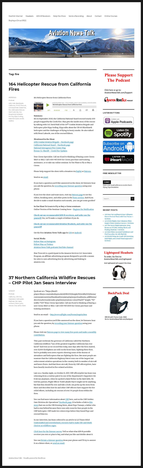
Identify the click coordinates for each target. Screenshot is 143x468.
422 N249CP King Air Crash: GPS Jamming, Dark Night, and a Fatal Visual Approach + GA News (119, 239)
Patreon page (77, 195)
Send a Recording (76, 16)
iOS (70, 233)
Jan (16, 301)
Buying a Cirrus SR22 (17, 21)
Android (77, 233)
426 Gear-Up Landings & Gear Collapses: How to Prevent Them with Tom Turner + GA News (119, 217)
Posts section (78, 198)
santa (19, 305)
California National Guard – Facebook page (52, 145)
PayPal (78, 171)
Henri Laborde (14, 112)
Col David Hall (13, 107)
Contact (98, 16)
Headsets (29, 16)
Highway (12, 301)
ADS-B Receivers (43, 16)
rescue (11, 305)
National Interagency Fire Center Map (50, 148)
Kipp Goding (18, 116)
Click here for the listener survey (48, 431)
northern (12, 303)
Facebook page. (65, 402)
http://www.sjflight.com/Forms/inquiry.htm (68, 314)
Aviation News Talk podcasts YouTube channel (53, 247)
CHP (67, 399)
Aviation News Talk (15, 458)
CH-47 (18, 105)
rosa (15, 305)
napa (20, 301)
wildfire (11, 121)
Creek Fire (22, 107)
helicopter (20, 299)
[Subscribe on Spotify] (118, 133)
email (45, 177)
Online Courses (110, 16)
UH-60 (21, 118)
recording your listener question (68, 186)
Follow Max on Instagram (44, 241)
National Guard (14, 118)
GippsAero (12, 299)
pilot (21, 303)
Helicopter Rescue (18, 110)
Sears (24, 305)
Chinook (23, 105)
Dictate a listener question (52, 440)
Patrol (17, 303)
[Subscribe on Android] (118, 146)
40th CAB (12, 103)
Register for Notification (83, 209)
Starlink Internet (16, 16)
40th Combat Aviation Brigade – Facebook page (54, 142)
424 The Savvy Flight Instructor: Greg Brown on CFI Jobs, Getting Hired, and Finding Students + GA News (118, 228)
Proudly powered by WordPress (34, 458)
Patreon (87, 171)
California (12, 105)
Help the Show (59, 16)
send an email (58, 443)
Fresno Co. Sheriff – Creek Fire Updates (50, 151)
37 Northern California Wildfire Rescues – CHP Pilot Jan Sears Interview (52, 280)
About (89, 16)
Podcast (11, 100)
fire (10, 110)
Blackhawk (19, 103)
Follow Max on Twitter (43, 244)
